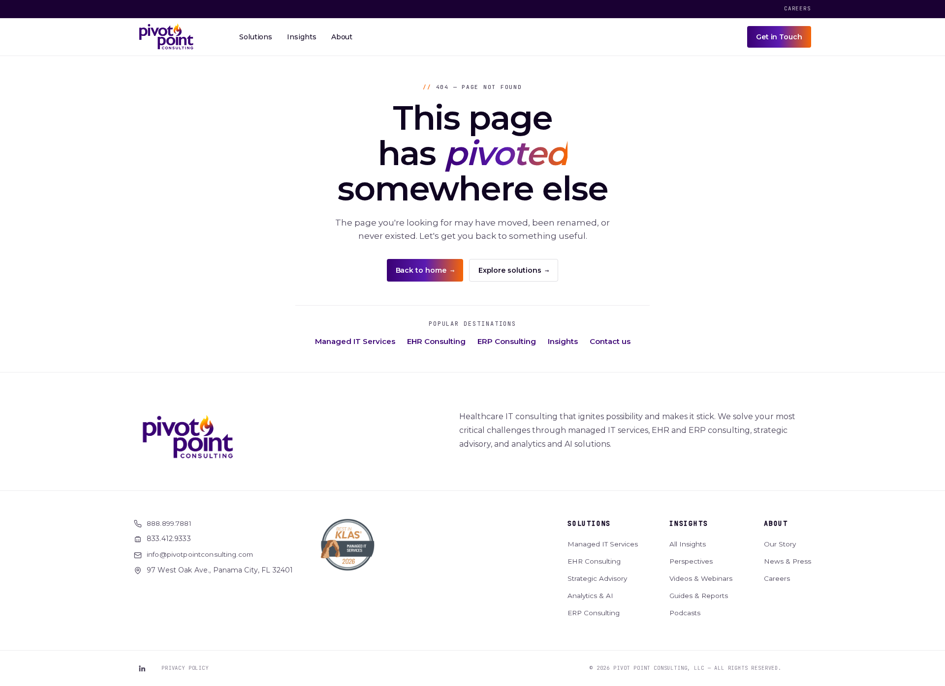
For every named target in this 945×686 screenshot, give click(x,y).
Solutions (589, 523)
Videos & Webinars (700, 578)
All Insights (687, 544)
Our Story (780, 544)
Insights (563, 341)
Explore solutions (513, 270)
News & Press (787, 561)
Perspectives (691, 561)
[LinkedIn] (142, 668)
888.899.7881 (169, 523)
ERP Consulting (506, 341)
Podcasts (684, 613)
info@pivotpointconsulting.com (200, 554)
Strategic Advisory (597, 578)
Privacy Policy (185, 667)
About (776, 523)
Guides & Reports (698, 596)
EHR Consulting (436, 341)
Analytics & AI (590, 596)
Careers (797, 8)
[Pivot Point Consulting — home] (166, 37)
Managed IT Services (355, 341)
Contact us (610, 341)
